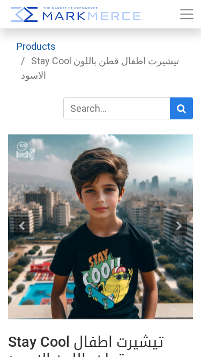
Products (36, 46)
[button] (22, 226)
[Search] (181, 108)
